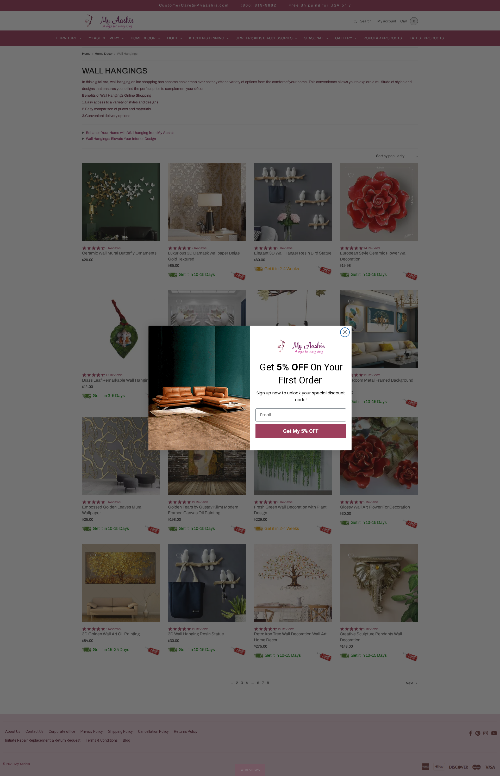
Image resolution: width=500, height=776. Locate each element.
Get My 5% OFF (300, 431)
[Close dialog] (344, 332)
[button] (250, 770)
